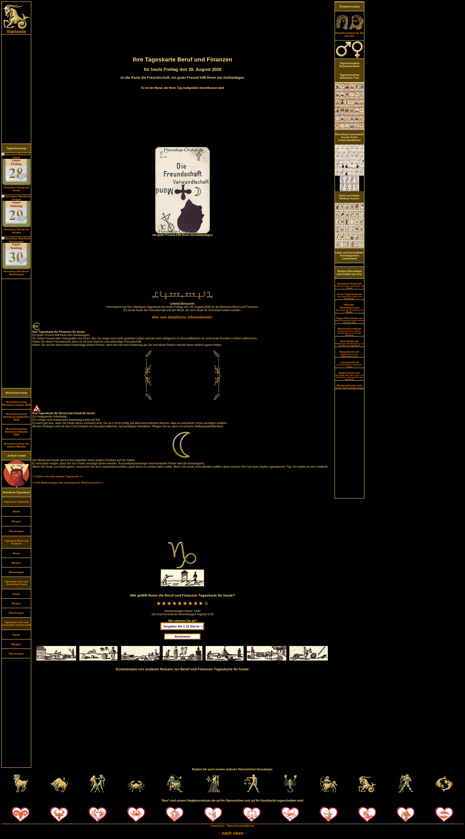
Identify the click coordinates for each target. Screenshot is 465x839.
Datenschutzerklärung (240, 825)
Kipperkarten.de (349, 353)
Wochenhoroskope (349, 331)
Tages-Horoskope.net (349, 320)
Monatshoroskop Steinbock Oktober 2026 (16, 431)
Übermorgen (16, 531)
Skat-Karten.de (349, 343)
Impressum (218, 825)
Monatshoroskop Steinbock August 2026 (16, 403)
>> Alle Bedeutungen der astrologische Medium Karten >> (68, 482)
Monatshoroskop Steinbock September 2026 (16, 416)
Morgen (16, 521)
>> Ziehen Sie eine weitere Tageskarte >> (57, 476)
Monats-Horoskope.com (349, 308)
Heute (16, 511)
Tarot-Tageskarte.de (349, 296)
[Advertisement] (16, 89)
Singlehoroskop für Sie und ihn (349, 34)
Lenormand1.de (349, 364)
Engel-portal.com (349, 375)
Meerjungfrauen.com (349, 386)
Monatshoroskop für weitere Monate (16, 445)
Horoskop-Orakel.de (349, 285)
